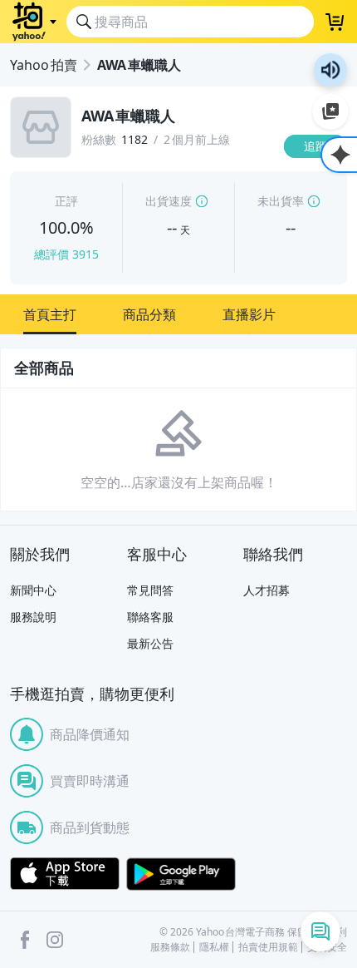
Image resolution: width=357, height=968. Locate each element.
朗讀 (330, 69)
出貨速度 (168, 201)
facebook (25, 940)
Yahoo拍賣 (43, 65)
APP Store (65, 874)
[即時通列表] (320, 931)
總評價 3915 (66, 254)
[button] (50, 314)
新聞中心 (33, 590)
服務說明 (33, 617)
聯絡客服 (150, 617)
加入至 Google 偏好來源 (330, 111)
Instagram (55, 940)
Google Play (181, 874)
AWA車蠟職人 (139, 65)
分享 (318, 178)
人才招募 (266, 590)
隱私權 (214, 947)
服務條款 (170, 947)
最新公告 (150, 643)
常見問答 (150, 590)
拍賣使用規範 (268, 947)
